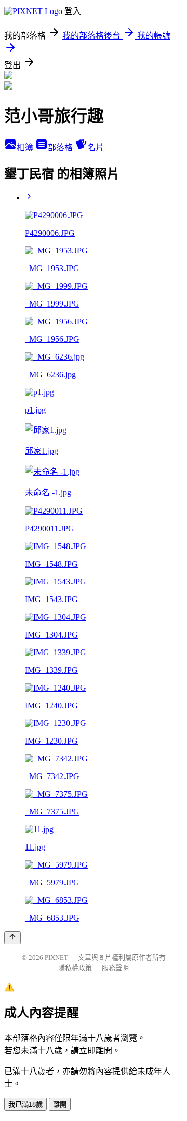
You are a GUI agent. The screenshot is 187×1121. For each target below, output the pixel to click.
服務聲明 (115, 968)
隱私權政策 (75, 968)
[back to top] (12, 937)
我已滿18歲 (25, 1105)
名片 (95, 147)
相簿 (26, 147)
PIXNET (56, 957)
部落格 (61, 147)
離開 (59, 1105)
